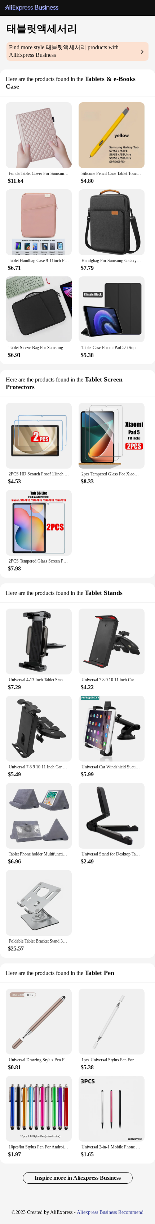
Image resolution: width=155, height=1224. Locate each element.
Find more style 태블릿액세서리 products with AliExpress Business (64, 51)
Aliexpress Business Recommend (110, 1212)
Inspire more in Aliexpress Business (78, 1178)
